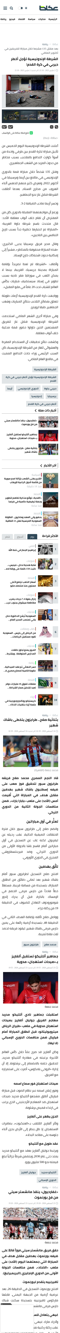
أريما (9, 388)
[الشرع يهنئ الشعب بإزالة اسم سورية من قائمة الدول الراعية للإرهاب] (50, 480)
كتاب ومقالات (27, 629)
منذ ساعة (36, 505)
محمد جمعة (51, 1006)
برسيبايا (52, 396)
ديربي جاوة (50, 388)
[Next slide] (6, 91)
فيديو (12, 19)
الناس (32, 546)
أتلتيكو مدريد (48, 1172)
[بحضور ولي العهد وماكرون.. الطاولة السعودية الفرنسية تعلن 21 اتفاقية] (50, 519)
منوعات (30, 561)
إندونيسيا (36, 396)
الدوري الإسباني (47, 1180)
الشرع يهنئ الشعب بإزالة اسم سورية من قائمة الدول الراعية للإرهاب (23, 480)
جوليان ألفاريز (28, 1172)
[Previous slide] (53, 91)
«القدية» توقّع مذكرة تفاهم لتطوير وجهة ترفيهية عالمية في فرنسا (23, 499)
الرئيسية (52, 19)
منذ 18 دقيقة (34, 486)
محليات (42, 19)
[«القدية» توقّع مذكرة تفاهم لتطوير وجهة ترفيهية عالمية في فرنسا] (50, 499)
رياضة (45, 44)
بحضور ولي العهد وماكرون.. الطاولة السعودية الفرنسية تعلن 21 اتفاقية (23, 519)
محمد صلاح (50, 944)
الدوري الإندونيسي (28, 388)
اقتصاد (21, 19)
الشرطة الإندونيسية (45, 369)
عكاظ (53, 44)
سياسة (31, 19)
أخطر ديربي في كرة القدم (42, 404)
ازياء (32, 696)
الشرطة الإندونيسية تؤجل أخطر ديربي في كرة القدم (31, 379)
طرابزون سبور (31, 944)
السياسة (36, 475)
